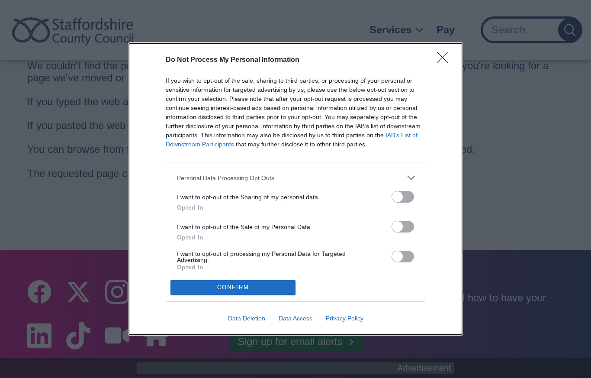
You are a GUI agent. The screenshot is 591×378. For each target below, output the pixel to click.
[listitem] (295, 177)
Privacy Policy (344, 318)
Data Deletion (246, 318)
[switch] (403, 197)
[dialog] (295, 189)
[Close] (445, 60)
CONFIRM (233, 287)
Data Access (295, 318)
